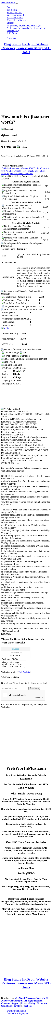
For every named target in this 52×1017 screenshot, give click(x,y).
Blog (7, 44)
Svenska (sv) (27, 28)
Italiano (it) (35, 25)
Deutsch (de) (13, 30)
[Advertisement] (26, 85)
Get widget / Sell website (34, 171)
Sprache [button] (10, 23)
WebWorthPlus (8, 2)
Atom (14, 33)
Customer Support (10, 1003)
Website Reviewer (10, 168)
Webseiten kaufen (15, 17)
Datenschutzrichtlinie (16, 1011)
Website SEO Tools (29, 168)
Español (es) (24, 25)
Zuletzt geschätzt (14, 12)
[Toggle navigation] (16, 3)
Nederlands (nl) (14, 28)
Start (9, 7)
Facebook (27, 1006)
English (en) (12, 25)
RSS (9, 33)
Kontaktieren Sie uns (16, 20)
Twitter (17, 1006)
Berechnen (34, 688)
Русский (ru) (40, 28)
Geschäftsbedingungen (17, 1013)
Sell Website (24, 672)
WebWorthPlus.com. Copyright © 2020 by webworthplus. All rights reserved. (24, 999)
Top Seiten (12, 10)
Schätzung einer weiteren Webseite (24, 172)
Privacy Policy (28, 1003)
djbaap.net (15, 649)
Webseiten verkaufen (16, 15)
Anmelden (11, 38)
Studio (16, 44)
